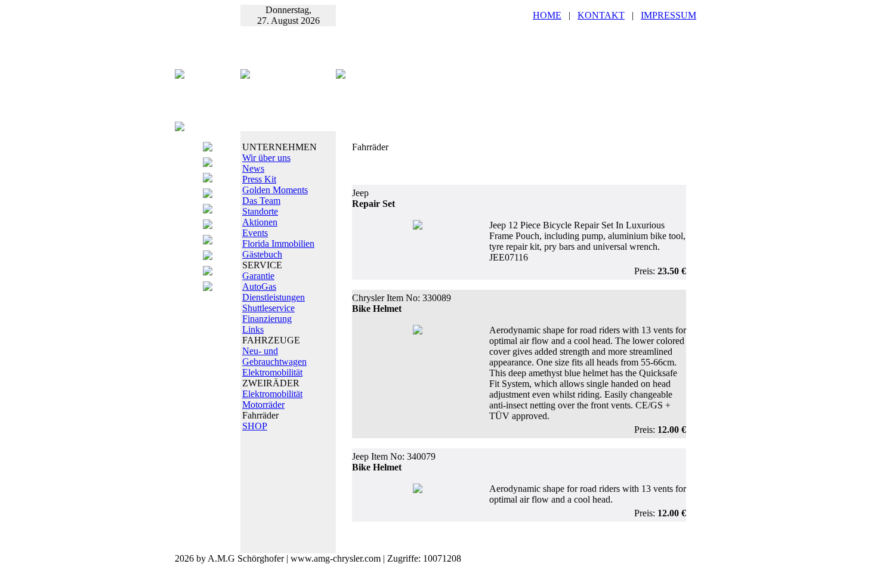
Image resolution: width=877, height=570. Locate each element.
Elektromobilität (272, 372)
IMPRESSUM (668, 15)
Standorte (260, 211)
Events (255, 233)
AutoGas (259, 286)
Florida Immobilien (278, 243)
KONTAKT (601, 15)
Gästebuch (262, 254)
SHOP (254, 426)
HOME (547, 15)
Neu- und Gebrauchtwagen (274, 356)
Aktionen (259, 222)
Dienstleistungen (273, 297)
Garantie (258, 276)
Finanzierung (267, 319)
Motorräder (263, 404)
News (253, 168)
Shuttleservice (268, 308)
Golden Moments (275, 190)
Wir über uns (266, 158)
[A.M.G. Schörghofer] (340, 75)
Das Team (261, 201)
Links (253, 329)
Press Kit (259, 179)
